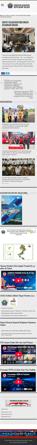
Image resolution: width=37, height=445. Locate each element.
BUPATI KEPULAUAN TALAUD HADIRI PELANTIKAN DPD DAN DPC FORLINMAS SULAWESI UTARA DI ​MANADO (16, 179)
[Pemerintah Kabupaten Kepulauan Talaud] (18, 4)
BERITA (8, 15)
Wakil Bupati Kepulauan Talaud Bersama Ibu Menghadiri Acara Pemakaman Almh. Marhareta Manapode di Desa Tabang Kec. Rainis (23, 94)
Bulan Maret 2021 (6, 416)
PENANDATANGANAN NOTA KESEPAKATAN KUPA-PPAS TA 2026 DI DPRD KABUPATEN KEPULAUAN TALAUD (16, 153)
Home (3, 15)
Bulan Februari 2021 (6, 414)
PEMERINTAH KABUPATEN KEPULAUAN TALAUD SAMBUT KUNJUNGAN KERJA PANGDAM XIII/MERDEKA (15, 126)
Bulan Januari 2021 (6, 412)
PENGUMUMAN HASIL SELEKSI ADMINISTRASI (14, 315)
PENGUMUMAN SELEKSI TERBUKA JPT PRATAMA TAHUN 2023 (18, 311)
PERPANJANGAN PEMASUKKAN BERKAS (12, 313)
